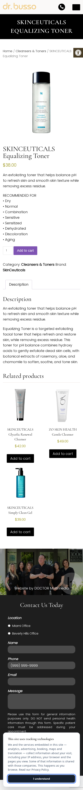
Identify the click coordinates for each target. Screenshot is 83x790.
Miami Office (21, 626)
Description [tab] (18, 284)
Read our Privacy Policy (33, 769)
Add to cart (25, 250)
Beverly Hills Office (25, 633)
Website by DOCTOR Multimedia (41, 588)
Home (7, 51)
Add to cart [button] (20, 458)
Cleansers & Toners (31, 51)
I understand (41, 778)
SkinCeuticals (14, 270)
